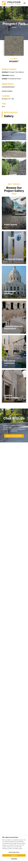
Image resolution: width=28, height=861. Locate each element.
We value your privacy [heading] (10, 837)
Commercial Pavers (8, 87)
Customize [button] (14, 858)
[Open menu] (24, 3)
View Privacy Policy (14, 852)
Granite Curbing (7, 91)
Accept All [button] (14, 855)
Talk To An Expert (14, 436)
